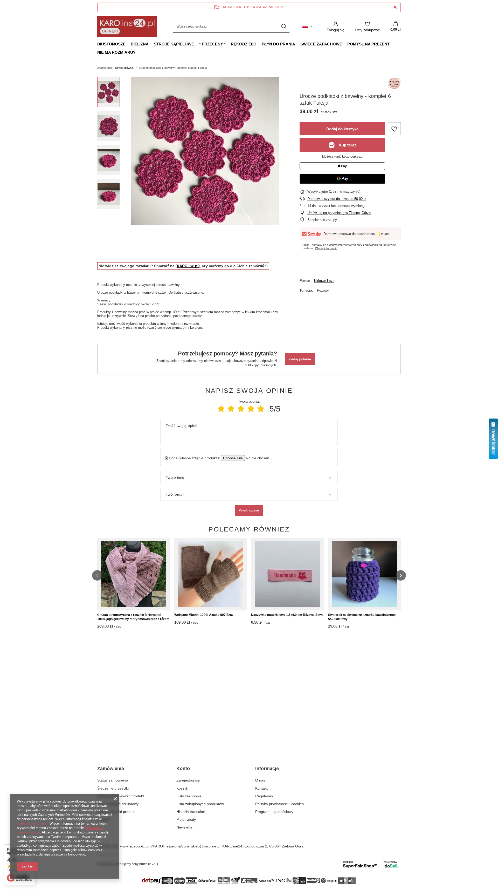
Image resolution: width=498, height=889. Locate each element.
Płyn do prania (278, 44)
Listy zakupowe (189, 796)
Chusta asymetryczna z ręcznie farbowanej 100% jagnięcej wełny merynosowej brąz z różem (133, 617)
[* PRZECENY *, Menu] (228, 44)
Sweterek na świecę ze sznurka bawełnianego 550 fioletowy (362, 617)
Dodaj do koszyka (342, 129)
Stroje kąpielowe (174, 44)
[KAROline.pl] (188, 266)
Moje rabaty (186, 819)
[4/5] (250, 409)
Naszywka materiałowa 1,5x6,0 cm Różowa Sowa (287, 615)
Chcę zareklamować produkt (120, 796)
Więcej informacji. (326, 248)
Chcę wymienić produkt (116, 812)
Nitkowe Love (324, 281)
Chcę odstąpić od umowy (118, 804)
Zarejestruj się (188, 780)
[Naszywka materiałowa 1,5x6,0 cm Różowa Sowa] (287, 574)
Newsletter (185, 827)
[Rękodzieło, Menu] (259, 44)
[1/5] (221, 409)
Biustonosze (111, 44)
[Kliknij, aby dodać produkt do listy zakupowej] (394, 128)
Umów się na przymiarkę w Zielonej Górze (339, 213)
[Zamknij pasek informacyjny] (395, 7)
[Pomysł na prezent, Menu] (392, 44)
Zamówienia (110, 768)
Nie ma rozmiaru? (116, 52)
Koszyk (182, 788)
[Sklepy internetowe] (371, 864)
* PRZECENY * (212, 44)
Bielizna (140, 44)
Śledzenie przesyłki (113, 788)
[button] (97, 575)
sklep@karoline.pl (205, 846)
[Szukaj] (283, 26)
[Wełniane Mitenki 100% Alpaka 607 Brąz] (210, 574)
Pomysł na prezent (368, 44)
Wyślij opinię (249, 510)
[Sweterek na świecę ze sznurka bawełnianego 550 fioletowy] (364, 574)
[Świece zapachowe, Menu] (344, 44)
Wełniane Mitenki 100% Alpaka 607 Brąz (203, 615)
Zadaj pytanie (300, 359)
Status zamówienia (112, 780)
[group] (205, 151)
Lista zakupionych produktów (200, 804)
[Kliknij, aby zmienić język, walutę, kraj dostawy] (307, 26)
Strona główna (124, 67)
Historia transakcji (190, 812)
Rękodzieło (244, 44)
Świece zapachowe (321, 44)
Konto (183, 768)
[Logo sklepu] (127, 26)
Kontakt (103, 819)
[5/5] (260, 409)
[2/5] (231, 409)
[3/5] (241, 409)
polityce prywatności (32, 823)
